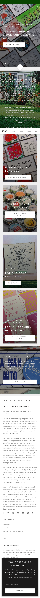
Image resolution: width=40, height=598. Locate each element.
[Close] (36, 560)
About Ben (6, 528)
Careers (5, 535)
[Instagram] (13, 512)
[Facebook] (3, 512)
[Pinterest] (18, 512)
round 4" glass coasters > (20, 214)
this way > (13, 283)
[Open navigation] (3, 7)
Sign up (20, 591)
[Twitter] (8, 512)
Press (4, 538)
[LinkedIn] (28, 512)
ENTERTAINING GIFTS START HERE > (20, 44)
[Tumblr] (32, 512)
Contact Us (6, 524)
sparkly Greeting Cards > (20, 337)
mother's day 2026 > (18, 177)
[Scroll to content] (20, 67)
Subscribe (20, 382)
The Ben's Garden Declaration (13, 531)
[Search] (33, 7)
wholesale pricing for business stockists (20, 2)
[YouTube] (23, 512)
